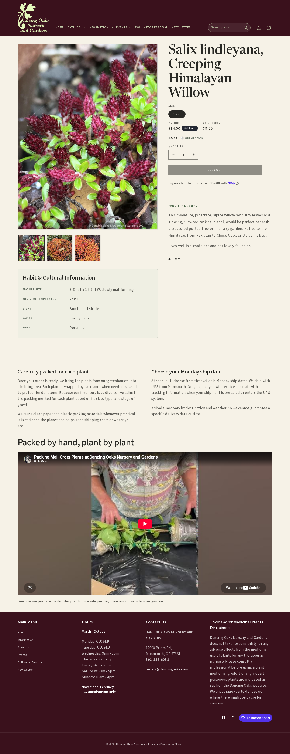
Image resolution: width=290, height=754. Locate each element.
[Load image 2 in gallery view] (60, 248)
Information (26, 640)
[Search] (246, 27)
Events (22, 655)
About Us (24, 647)
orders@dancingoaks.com (167, 669)
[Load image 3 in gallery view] (88, 248)
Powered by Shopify (172, 744)
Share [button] (177, 259)
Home (21, 632)
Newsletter (25, 670)
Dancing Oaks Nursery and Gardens (138, 744)
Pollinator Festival (30, 662)
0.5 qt (179, 115)
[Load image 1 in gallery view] (32, 248)
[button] (76, 27)
